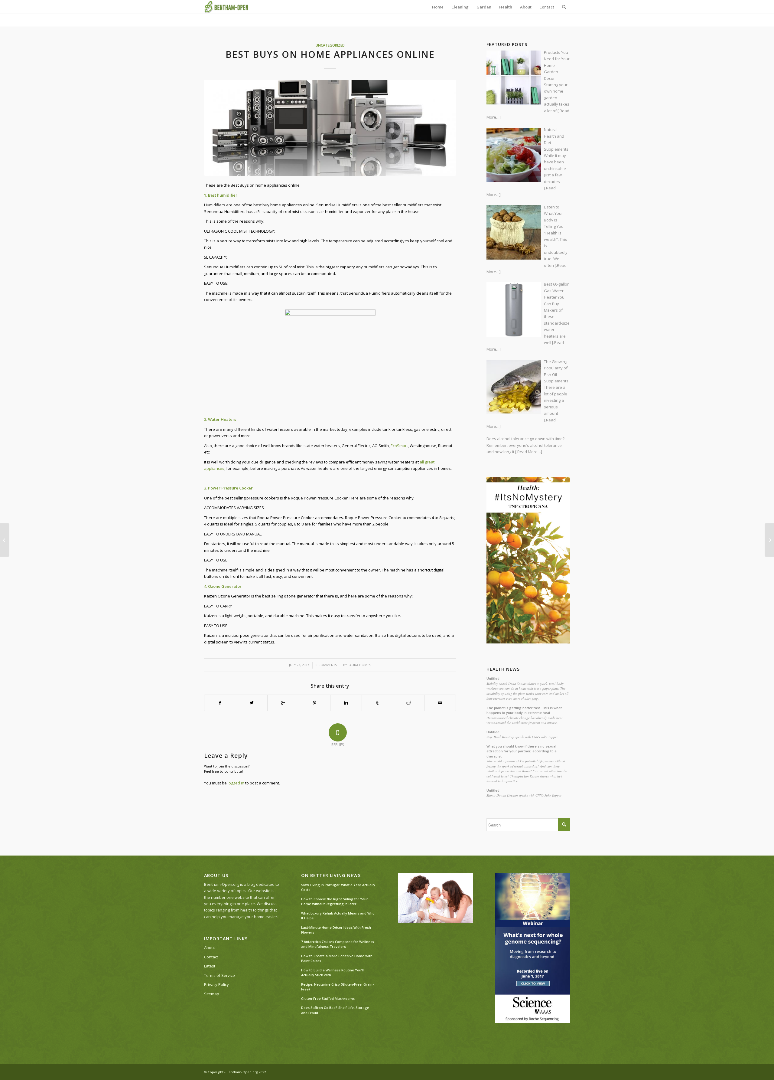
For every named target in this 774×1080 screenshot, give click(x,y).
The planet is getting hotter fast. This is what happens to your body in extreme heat (524, 710)
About (209, 947)
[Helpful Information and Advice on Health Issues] (4, 540)
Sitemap (211, 994)
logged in (236, 783)
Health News (503, 669)
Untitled (492, 678)
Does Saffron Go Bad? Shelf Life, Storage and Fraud (335, 1010)
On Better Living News (331, 875)
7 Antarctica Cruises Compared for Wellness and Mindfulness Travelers (337, 944)
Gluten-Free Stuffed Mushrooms (328, 998)
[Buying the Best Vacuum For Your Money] (769, 540)
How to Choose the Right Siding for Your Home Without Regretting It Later (334, 901)
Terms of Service (219, 975)
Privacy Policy (216, 984)
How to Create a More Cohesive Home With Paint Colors (336, 958)
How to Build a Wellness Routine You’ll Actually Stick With (332, 972)
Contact (211, 957)
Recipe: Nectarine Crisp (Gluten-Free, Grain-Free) (337, 987)
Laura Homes (359, 665)
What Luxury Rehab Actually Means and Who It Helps (338, 916)
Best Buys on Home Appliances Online (330, 54)
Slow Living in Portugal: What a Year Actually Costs (338, 887)
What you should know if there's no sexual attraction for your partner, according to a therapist (521, 751)
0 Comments (326, 665)
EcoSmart (399, 445)
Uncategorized (330, 45)
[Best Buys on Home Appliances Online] (330, 128)
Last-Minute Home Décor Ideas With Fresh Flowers (336, 930)
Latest (209, 966)
